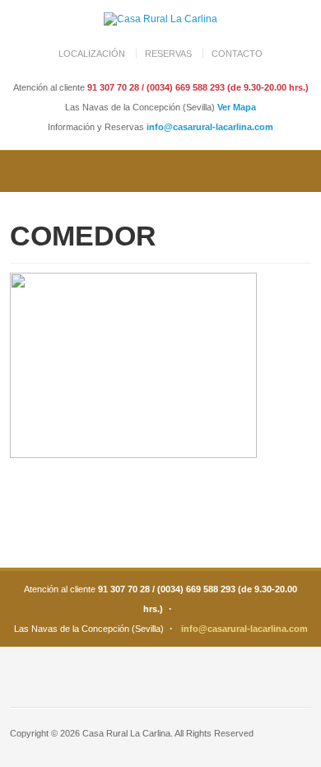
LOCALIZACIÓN (91, 53)
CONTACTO (237, 53)
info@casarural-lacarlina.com (210, 127)
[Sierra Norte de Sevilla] (160, 19)
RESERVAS (168, 53)
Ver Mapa (236, 107)
